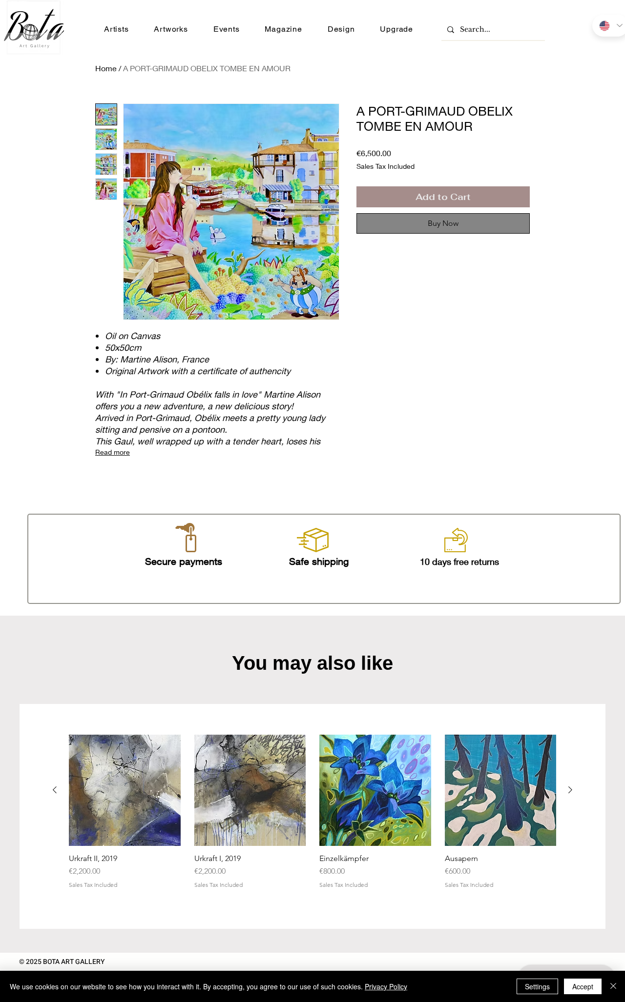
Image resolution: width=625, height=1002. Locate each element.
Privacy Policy (386, 986)
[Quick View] (125, 790)
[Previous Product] (55, 790)
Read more (112, 452)
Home (106, 68)
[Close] (613, 986)
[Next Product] (570, 790)
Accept (582, 986)
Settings (537, 986)
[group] (312, 816)
